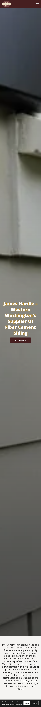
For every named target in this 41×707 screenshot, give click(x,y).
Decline (35, 703)
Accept (27, 703)
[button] (37, 4)
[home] (5, 4)
